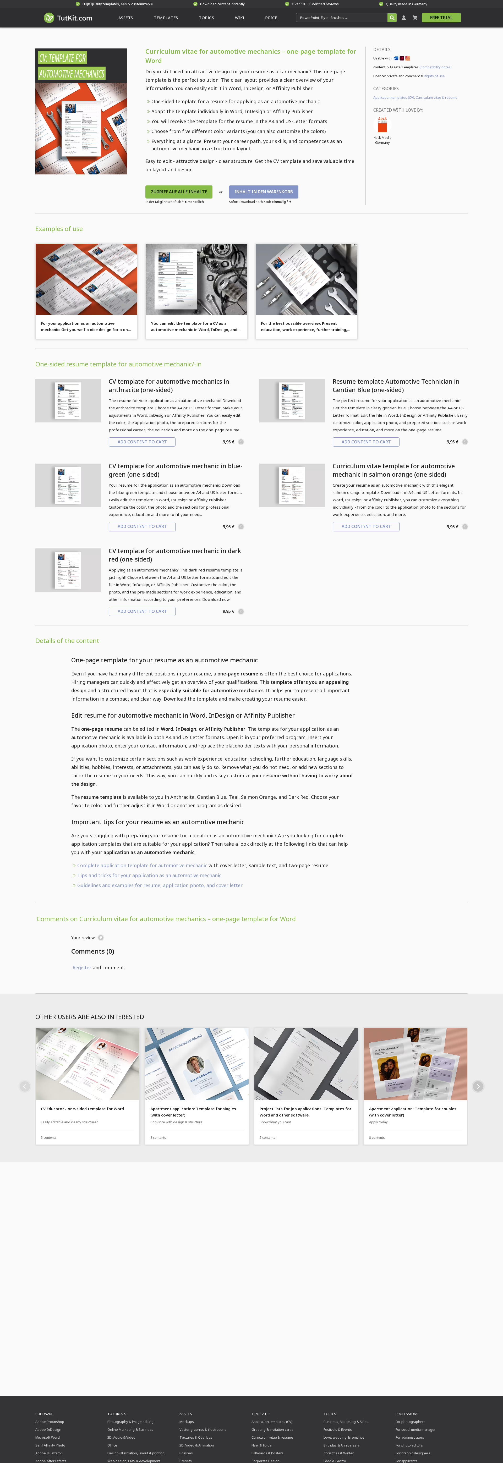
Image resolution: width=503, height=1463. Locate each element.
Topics (330, 1413)
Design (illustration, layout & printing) (136, 1453)
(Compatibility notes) (435, 67)
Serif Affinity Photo (50, 1445)
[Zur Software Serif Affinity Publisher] (407, 59)
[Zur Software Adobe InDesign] (402, 59)
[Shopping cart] (415, 17)
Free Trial (441, 17)
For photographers (410, 1421)
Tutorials (116, 1413)
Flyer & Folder (262, 1445)
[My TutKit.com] (403, 17)
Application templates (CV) (393, 97)
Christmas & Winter (339, 1453)
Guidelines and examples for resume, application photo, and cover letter (160, 885)
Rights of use (434, 76)
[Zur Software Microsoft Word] (396, 59)
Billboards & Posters (267, 1453)
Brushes (186, 1453)
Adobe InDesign (48, 1429)
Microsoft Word (47, 1437)
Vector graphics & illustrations (202, 1429)
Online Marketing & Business (130, 1429)
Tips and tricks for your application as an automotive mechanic (149, 875)
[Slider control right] (478, 1086)
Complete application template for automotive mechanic (142, 865)
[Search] (392, 17)
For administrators (410, 1437)
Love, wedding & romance (344, 1437)
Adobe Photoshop (49, 1421)
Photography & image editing (130, 1421)
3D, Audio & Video (121, 1437)
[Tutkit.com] (67, 18)
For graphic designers (413, 1453)
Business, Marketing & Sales (346, 1421)
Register (82, 967)
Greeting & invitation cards (272, 1429)
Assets (185, 1413)
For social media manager (416, 1429)
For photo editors (409, 1445)
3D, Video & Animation (196, 1445)
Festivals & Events (338, 1429)
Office (112, 1445)
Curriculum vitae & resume (436, 97)
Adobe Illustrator (48, 1453)
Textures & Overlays (195, 1437)
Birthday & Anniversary (342, 1445)
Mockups (186, 1421)
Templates (261, 1413)
